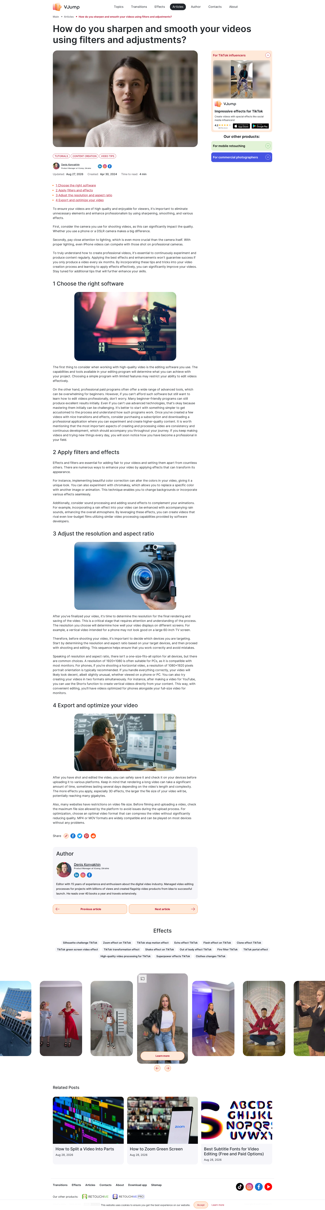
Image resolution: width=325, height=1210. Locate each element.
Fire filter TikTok (227, 949)
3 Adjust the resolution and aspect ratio (84, 195)
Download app (137, 1185)
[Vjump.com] (225, 104)
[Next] (168, 1068)
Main (56, 16)
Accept (200, 1205)
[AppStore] (241, 126)
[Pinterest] (86, 835)
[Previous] (157, 1068)
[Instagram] (249, 1187)
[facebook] (89, 875)
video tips (107, 156)
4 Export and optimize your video (80, 200)
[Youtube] (268, 1187)
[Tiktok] (240, 1187)
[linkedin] (76, 875)
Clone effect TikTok (249, 942)
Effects (160, 6)
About (233, 6)
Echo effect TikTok (186, 942)
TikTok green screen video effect (77, 949)
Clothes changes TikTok (210, 956)
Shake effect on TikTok (159, 949)
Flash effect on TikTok (217, 942)
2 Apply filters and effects (74, 190)
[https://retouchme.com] (95, 1196)
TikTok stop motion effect (153, 942)
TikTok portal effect (255, 949)
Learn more (61, 1048)
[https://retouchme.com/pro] (128, 1196)
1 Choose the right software (76, 185)
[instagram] (82, 875)
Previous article (91, 909)
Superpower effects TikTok (173, 956)
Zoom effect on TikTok (117, 942)
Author (196, 6)
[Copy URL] (66, 835)
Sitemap (156, 1185)
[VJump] (66, 7)
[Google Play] (260, 126)
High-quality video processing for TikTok (126, 956)
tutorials (61, 156)
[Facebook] (72, 835)
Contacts (215, 6)
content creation (84, 156)
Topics (118, 6)
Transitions (139, 6)
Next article (162, 909)
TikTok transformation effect (121, 949)
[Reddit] (93, 835)
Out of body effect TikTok (196, 949)
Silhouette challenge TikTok (80, 942)
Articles (177, 6)
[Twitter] (79, 835)
